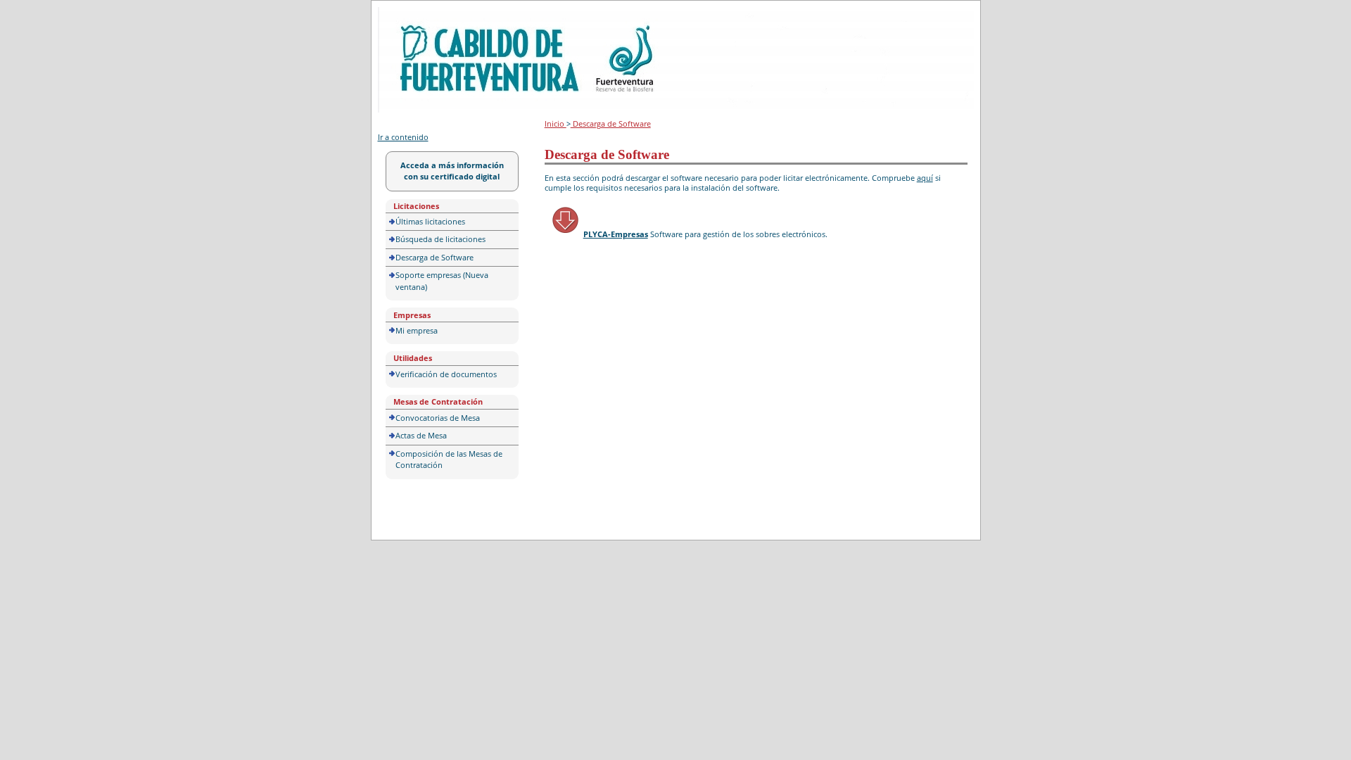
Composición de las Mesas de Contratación (448, 459)
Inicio (555, 123)
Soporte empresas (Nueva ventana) (441, 281)
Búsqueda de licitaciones (440, 239)
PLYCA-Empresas (615, 234)
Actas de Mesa (421, 435)
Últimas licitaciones (430, 221)
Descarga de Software (434, 257)
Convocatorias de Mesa (437, 417)
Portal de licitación (421, 15)
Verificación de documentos (446, 374)
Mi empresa (416, 330)
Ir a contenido (403, 137)
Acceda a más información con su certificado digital (452, 171)
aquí (925, 177)
